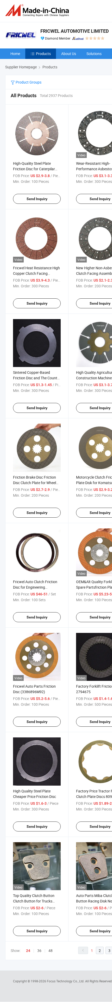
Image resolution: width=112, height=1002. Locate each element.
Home (15, 53)
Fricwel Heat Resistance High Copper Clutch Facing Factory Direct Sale (36, 273)
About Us (68, 53)
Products (43, 53)
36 (39, 950)
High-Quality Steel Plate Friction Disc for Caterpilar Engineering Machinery (34, 169)
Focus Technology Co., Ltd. (66, 981)
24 (28, 951)
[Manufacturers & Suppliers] (38, 10)
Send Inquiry (37, 199)
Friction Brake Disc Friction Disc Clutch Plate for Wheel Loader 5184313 (34, 483)
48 (50, 950)
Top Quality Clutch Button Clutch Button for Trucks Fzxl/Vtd (33, 901)
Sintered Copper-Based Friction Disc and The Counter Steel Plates (36, 378)
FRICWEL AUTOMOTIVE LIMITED (74, 31)
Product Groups (28, 82)
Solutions (94, 53)
